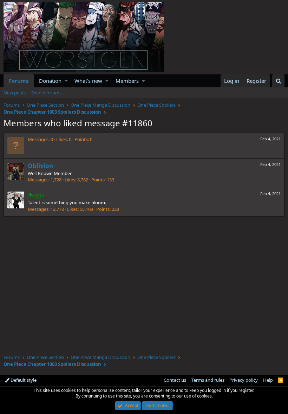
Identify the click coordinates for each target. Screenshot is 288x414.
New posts (15, 92)
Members (127, 80)
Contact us (175, 380)
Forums (18, 80)
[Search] (278, 80)
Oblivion (40, 166)
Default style (23, 380)
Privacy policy (243, 380)
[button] (66, 80)
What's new (88, 80)
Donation (50, 80)
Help (268, 380)
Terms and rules (207, 380)
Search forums (46, 92)
